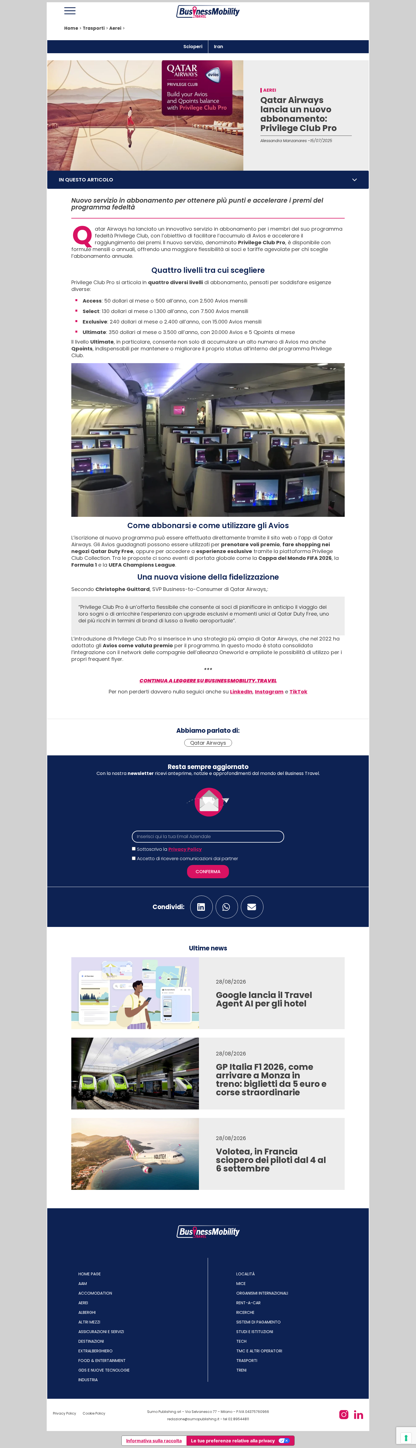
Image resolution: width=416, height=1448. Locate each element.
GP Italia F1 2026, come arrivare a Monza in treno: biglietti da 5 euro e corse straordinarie (271, 1079)
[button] (354, 179)
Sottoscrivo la (169, 849)
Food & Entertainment (102, 1360)
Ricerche (245, 1312)
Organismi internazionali (262, 1293)
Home (71, 28)
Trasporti (94, 28)
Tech (241, 1341)
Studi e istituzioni (254, 1332)
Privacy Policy (185, 849)
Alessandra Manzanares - (285, 140)
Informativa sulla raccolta (154, 1440)
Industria (88, 1380)
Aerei (115, 28)
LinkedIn (241, 691)
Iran (218, 46)
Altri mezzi (89, 1322)
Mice (241, 1283)
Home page (89, 1274)
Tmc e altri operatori (259, 1351)
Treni (241, 1370)
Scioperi (192, 46)
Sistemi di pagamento (258, 1322)
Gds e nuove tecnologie (104, 1370)
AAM (82, 1283)
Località (245, 1274)
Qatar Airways (208, 742)
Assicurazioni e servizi (101, 1332)
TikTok (298, 691)
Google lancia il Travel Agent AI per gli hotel (264, 999)
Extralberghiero (95, 1351)
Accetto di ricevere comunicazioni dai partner (187, 859)
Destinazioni (91, 1341)
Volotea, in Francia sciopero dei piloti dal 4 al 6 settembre (271, 1160)
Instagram (269, 691)
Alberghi (87, 1312)
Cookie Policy (94, 1413)
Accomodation (95, 1293)
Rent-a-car (248, 1303)
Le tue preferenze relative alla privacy (233, 1440)
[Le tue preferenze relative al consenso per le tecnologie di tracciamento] (406, 1438)
